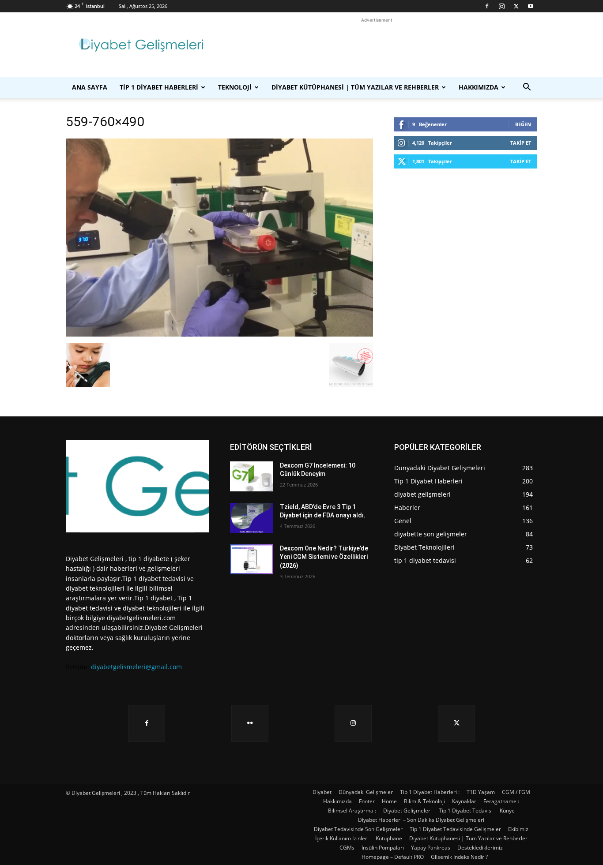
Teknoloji (235, 87)
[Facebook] (487, 6)
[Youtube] (530, 6)
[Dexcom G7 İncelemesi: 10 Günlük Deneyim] (251, 476)
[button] (526, 88)
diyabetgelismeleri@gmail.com (136, 667)
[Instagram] (501, 6)
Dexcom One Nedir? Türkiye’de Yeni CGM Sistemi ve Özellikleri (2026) (324, 557)
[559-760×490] (219, 334)
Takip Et (520, 142)
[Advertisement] (376, 44)
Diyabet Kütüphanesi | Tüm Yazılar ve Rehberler (355, 87)
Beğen (523, 124)
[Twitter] (516, 6)
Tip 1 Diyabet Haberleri (159, 87)
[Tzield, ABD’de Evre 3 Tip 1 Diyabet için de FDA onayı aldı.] (251, 518)
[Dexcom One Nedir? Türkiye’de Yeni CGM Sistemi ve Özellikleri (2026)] (251, 559)
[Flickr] (249, 723)
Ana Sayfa (89, 87)
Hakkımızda (478, 87)
